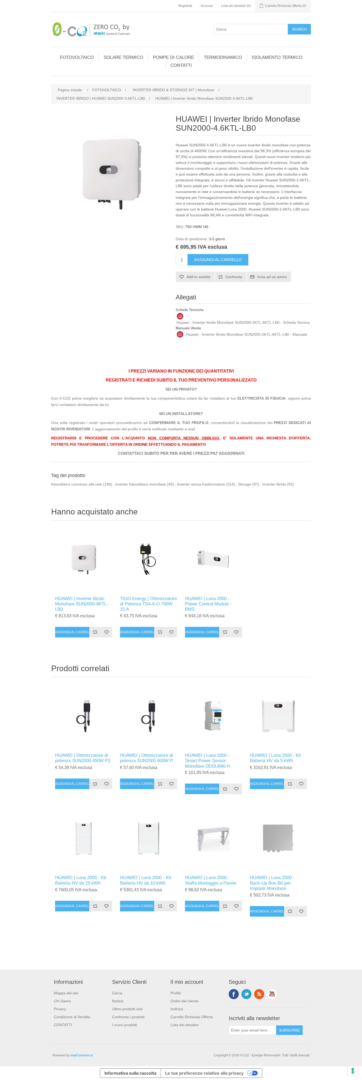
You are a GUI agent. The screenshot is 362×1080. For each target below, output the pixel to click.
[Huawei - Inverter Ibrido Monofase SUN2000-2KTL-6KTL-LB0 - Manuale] (180, 334)
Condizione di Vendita (72, 1017)
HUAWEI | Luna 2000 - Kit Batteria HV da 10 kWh (145, 880)
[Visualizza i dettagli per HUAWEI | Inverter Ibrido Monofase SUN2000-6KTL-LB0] (83, 559)
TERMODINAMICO (223, 57)
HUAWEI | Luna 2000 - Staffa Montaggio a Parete (210, 880)
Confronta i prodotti (128, 1017)
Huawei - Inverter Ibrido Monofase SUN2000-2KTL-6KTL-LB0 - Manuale (246, 334)
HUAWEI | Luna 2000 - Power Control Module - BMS (208, 604)
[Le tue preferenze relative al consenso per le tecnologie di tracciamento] (353, 1071)
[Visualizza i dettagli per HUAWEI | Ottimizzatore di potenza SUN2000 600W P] (148, 716)
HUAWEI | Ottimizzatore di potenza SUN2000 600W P (146, 758)
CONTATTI (181, 65)
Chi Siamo (62, 1001)
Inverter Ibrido (274, 484)
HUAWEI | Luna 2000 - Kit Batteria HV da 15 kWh (80, 880)
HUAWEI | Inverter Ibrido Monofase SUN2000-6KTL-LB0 (81, 604)
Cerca (117, 993)
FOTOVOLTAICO (77, 57)
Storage (244, 484)
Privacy (60, 1009)
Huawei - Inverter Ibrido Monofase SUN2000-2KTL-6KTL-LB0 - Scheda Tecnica (243, 322)
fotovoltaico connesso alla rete (76, 484)
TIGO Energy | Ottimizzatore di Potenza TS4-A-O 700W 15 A (148, 604)
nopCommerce (81, 1055)
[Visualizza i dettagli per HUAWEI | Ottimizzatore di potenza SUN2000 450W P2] (83, 716)
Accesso (207, 6)
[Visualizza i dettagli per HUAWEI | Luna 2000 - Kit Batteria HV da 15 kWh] (83, 838)
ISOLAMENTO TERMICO (277, 57)
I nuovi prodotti (124, 1025)
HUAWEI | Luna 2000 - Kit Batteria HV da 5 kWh (275, 758)
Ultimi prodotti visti (127, 1009)
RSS (259, 994)
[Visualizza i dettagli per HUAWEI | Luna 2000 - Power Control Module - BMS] (213, 559)
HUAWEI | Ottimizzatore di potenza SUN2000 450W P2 (82, 758)
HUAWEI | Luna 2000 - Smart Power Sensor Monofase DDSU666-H (207, 761)
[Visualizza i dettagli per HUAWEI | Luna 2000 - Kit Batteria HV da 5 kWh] (278, 716)
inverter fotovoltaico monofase (140, 484)
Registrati (185, 6)
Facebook (234, 994)
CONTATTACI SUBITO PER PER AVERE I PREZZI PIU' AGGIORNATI (181, 453)
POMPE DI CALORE (173, 57)
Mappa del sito (66, 993)
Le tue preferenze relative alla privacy (204, 1073)
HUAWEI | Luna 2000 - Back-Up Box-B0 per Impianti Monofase (272, 883)
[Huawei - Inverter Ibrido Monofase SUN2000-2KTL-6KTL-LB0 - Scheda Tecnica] (180, 316)
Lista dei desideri (184, 1025)
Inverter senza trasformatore (201, 484)
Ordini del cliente (184, 1001)
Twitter (246, 994)
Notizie (117, 1001)
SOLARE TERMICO (123, 57)
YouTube (272, 994)
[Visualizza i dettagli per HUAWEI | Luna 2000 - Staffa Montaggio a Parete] (213, 838)
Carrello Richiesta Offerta (191, 1017)
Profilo (175, 993)
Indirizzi (176, 1009)
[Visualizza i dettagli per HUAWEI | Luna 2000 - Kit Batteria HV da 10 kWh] (148, 838)
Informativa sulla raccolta (130, 1073)
